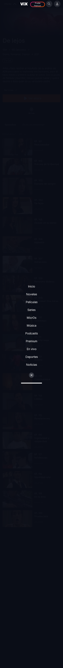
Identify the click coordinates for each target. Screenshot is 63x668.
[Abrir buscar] (49, 4)
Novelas (31, 294)
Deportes (31, 357)
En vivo (32, 349)
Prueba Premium (37, 4)
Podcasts (31, 333)
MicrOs (31, 317)
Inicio (31, 286)
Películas (31, 302)
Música (31, 325)
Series (31, 310)
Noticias (31, 364)
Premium (31, 341)
